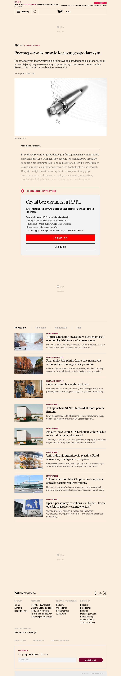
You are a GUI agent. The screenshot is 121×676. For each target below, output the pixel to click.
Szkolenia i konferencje (25, 632)
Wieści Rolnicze (87, 619)
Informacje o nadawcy (41, 614)
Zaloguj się (60, 246)
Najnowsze (61, 327)
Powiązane (20, 327)
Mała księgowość (88, 614)
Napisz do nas (20, 611)
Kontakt (18, 608)
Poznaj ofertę (60, 237)
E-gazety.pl (85, 608)
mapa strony (20, 640)
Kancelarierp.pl (87, 617)
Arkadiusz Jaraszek (31, 146)
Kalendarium (38, 640)
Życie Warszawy (87, 622)
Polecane (41, 327)
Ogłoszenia (61, 608)
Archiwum (61, 614)
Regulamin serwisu (40, 611)
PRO (68, 11)
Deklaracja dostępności (42, 617)
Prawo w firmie (33, 45)
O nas (17, 605)
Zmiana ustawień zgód (42, 608)
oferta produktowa (60, 640)
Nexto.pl (84, 611)
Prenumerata (62, 611)
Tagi (78, 327)
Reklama (60, 605)
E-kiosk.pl (84, 605)
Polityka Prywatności (40, 605)
